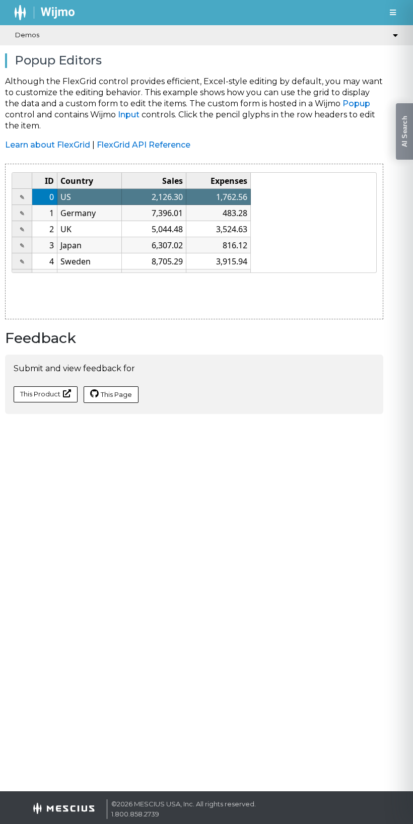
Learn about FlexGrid (47, 145)
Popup (356, 103)
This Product (40, 394)
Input (129, 114)
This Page (116, 394)
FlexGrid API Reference (143, 145)
